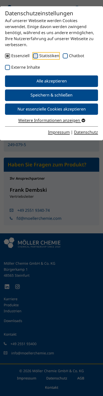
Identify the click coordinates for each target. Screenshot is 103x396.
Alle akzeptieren (51, 81)
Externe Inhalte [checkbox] (25, 67)
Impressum (59, 132)
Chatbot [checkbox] (76, 55)
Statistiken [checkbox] (49, 55)
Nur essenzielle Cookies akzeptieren (52, 109)
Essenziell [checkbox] (20, 55)
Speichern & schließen (51, 95)
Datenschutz (86, 132)
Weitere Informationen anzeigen (49, 120)
